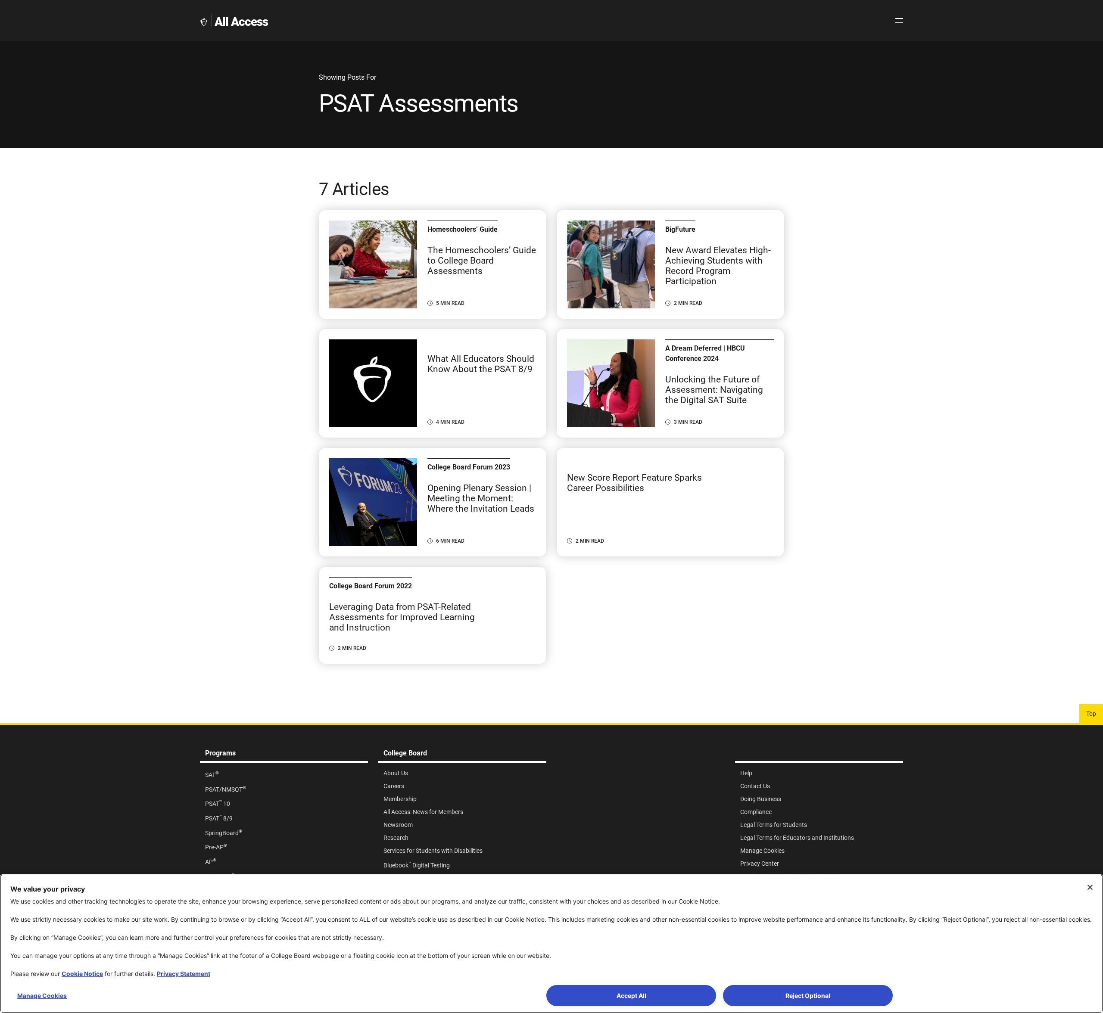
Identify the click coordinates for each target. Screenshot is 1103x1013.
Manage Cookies (42, 995)
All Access (241, 22)
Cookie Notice (82, 973)
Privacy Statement (183, 973)
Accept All (631, 995)
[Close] (1090, 887)
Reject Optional (807, 995)
